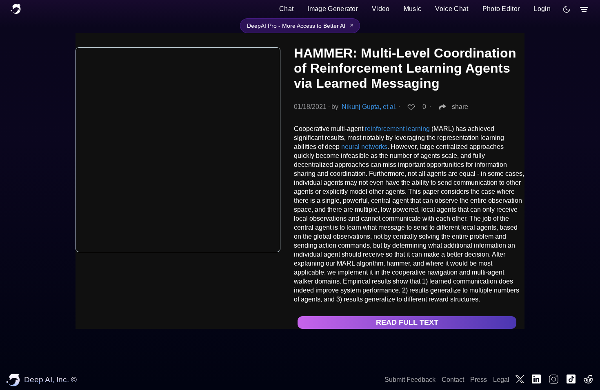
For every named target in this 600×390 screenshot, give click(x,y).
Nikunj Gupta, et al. (369, 106)
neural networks (364, 146)
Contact (453, 379)
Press (478, 379)
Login (542, 8)
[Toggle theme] (566, 9)
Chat (286, 8)
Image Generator (332, 8)
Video (381, 8)
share (460, 106)
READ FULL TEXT (407, 322)
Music (413, 8)
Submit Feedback (410, 379)
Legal (501, 379)
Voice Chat (451, 8)
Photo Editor (501, 8)
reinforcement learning (397, 128)
